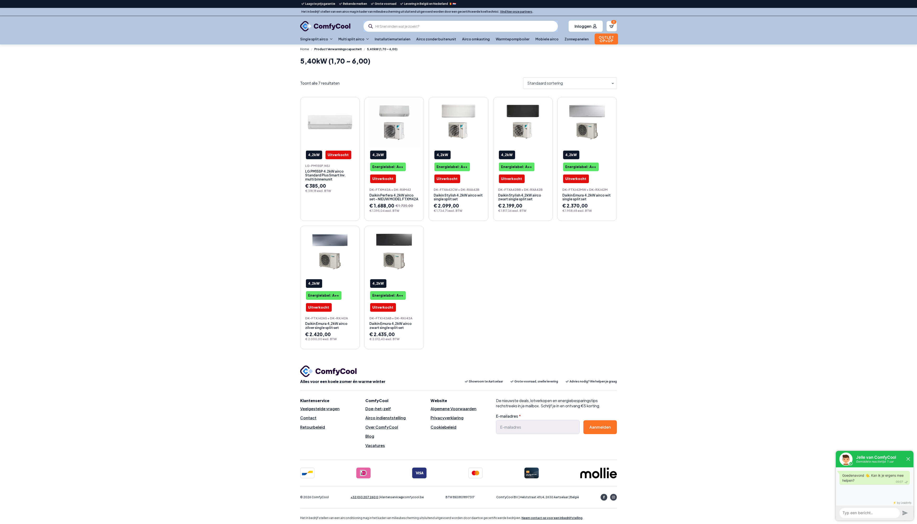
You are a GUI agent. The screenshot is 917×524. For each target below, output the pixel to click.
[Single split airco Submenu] (330, 39)
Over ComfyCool (381, 427)
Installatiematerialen (392, 39)
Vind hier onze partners (516, 11)
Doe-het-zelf (378, 408)
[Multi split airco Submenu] (366, 39)
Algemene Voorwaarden (453, 408)
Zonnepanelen (577, 39)
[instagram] (613, 497)
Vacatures (375, 445)
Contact (308, 417)
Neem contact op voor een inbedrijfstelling (552, 518)
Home (304, 49)
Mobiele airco (547, 39)
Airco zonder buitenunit (436, 39)
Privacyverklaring (447, 417)
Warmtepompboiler (512, 39)
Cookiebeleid (443, 427)
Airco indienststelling (385, 417)
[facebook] (604, 497)
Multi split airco (351, 39)
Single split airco (314, 39)
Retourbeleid (312, 427)
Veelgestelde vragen (320, 408)
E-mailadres (508, 416)
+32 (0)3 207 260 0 (364, 497)
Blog (369, 436)
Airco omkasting (476, 39)
